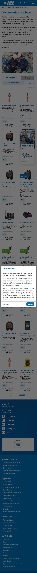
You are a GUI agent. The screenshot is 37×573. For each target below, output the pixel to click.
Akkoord (30, 304)
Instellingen (6, 304)
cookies (29, 282)
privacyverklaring (16, 283)
